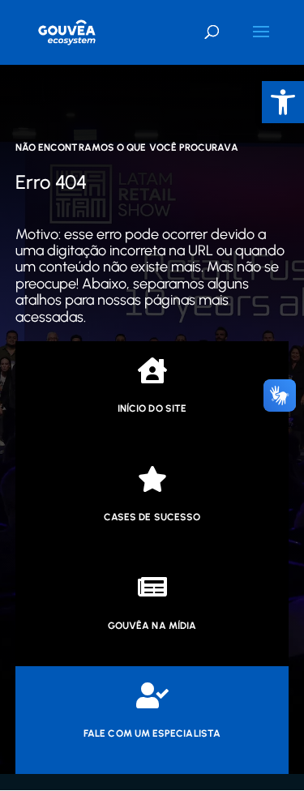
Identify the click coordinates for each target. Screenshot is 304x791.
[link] (283, 102)
